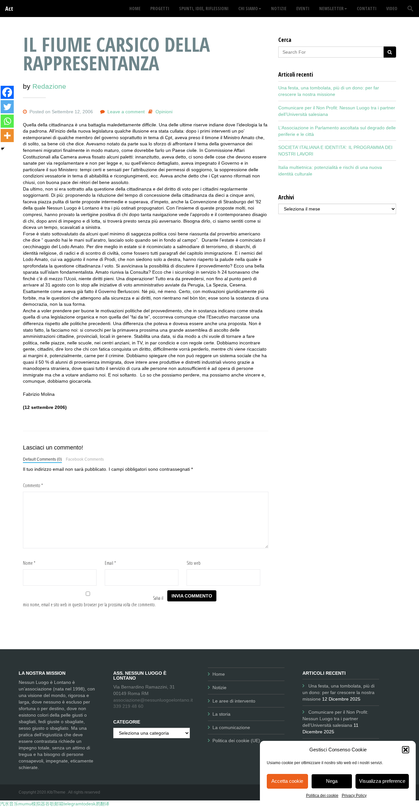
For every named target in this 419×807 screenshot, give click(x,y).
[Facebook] (7, 92)
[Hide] (2, 148)
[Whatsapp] (7, 121)
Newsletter (331, 8)
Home (218, 674)
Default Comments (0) (42, 459)
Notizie (219, 687)
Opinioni (164, 111)
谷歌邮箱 (54, 803)
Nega (331, 781)
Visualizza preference (382, 781)
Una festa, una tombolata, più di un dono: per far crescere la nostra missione (338, 692)
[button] (405, 749)
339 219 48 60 (128, 706)
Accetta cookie (287, 781)
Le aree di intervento (233, 701)
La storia (221, 714)
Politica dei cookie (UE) (236, 740)
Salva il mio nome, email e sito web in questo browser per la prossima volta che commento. (93, 601)
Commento (33, 485)
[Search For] (389, 52)
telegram (73, 803)
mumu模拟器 (31, 803)
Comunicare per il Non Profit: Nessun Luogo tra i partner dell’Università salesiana (335, 718)
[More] (7, 135)
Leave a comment (126, 111)
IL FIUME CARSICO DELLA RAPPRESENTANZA (116, 53)
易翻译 (102, 803)
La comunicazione (231, 727)
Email (110, 563)
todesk (89, 803)
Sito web (194, 563)
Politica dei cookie (322, 795)
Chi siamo (248, 8)
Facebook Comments (85, 459)
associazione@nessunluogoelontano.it (153, 700)
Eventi (302, 8)
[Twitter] (7, 106)
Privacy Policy (354, 795)
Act (9, 8)
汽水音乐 (9, 803)
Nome (29, 563)
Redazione (49, 86)
